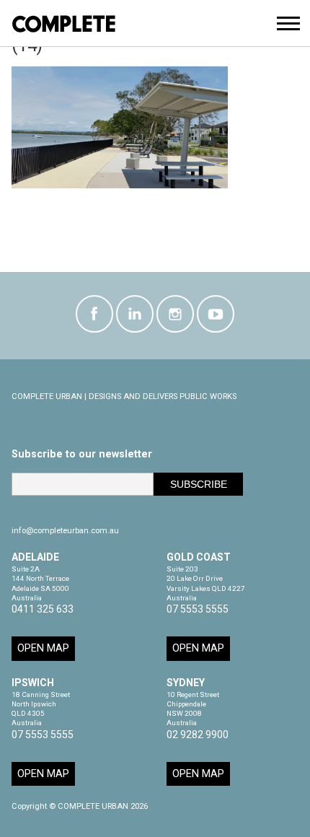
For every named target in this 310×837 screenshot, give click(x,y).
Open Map (43, 648)
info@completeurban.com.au (65, 530)
